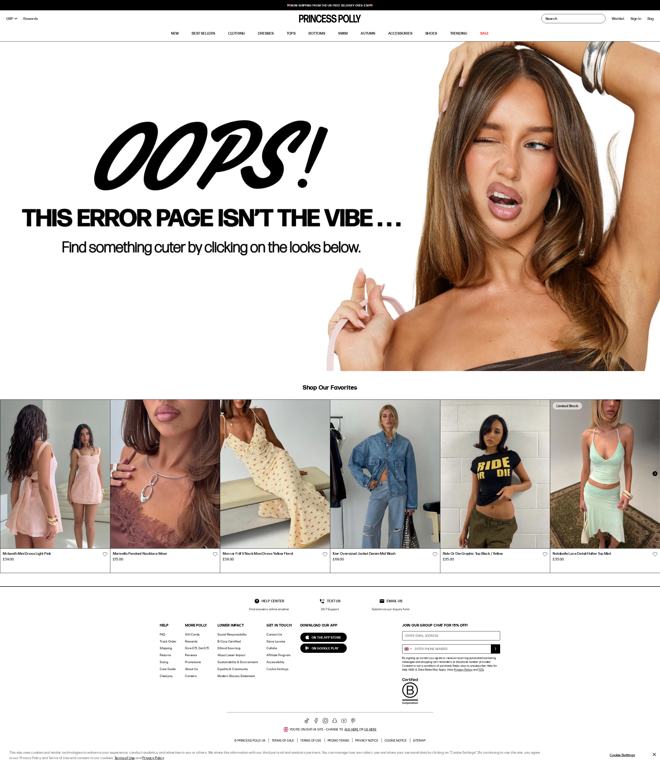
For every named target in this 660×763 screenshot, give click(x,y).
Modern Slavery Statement (236, 676)
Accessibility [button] (275, 662)
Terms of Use (310, 740)
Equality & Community (233, 669)
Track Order (168, 641)
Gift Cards (192, 634)
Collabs (272, 648)
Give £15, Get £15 (197, 648)
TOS (481, 669)
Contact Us (274, 634)
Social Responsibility (232, 634)
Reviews (191, 655)
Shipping (166, 648)
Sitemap (419, 740)
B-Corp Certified (229, 641)
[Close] (654, 754)
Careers (191, 676)
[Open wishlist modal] (105, 554)
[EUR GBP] (11, 18)
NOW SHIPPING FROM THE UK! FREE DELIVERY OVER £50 (330, 5)
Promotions (193, 662)
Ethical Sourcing (229, 648)
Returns (165, 655)
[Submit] (495, 649)
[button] (651, 18)
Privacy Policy (463, 669)
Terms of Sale (283, 740)
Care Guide (168, 669)
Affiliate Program (279, 655)
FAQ (162, 634)
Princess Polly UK (251, 740)
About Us (191, 669)
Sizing (164, 662)
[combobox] (407, 649)
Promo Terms (338, 740)
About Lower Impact (231, 655)
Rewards (191, 641)
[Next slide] (655, 473)
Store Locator (276, 641)
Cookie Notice (396, 740)
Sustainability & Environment (238, 662)
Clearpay (166, 676)
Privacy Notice (366, 740)
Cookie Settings (278, 669)
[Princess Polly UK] (330, 18)
